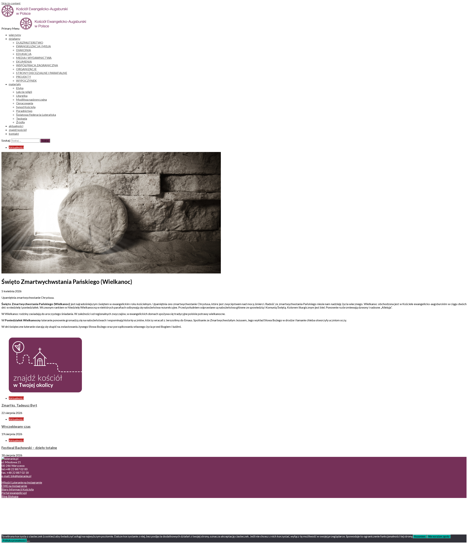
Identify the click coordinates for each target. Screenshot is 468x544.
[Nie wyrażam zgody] (28, 541)
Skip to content (10, 3)
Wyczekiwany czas (16, 427)
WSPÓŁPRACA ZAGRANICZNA (37, 65)
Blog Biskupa (9, 496)
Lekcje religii (24, 92)
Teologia (21, 118)
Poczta (13, 502)
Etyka (19, 88)
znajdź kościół (18, 130)
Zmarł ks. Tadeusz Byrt (19, 405)
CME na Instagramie (14, 486)
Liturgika (21, 95)
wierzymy (15, 35)
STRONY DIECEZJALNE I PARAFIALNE (41, 73)
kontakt (14, 133)
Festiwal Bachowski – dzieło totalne (29, 448)
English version (18, 509)
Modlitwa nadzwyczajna (31, 99)
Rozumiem (419, 536)
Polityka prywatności (14, 540)
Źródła (20, 122)
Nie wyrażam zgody (438, 536)
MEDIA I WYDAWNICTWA (34, 57)
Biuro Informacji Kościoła (17, 489)
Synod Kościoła (25, 107)
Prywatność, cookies (22, 506)
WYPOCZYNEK (26, 80)
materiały (15, 84)
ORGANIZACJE (26, 69)
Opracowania (24, 103)
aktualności (16, 126)
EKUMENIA (24, 61)
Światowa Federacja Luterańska (36, 114)
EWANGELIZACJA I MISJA (33, 46)
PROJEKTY (23, 76)
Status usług (16, 513)
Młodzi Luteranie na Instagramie (21, 482)
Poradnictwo (24, 111)
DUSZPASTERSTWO (29, 42)
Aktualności (16, 147)
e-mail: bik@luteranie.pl (16, 476)
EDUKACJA (23, 54)
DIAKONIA (23, 50)
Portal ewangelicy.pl (14, 492)
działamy (14, 38)
